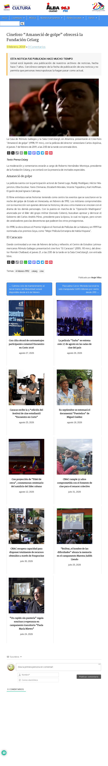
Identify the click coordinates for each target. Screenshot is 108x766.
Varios (92, 18)
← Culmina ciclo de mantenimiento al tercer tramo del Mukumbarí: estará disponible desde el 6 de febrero (27, 289)
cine (42, 271)
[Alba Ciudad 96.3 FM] (54, 7)
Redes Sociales (74, 18)
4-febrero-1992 (22, 271)
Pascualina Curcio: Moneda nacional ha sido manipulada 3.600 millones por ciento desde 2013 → (79, 289)
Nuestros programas (50, 18)
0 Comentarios (36, 46)
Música (32, 18)
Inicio (4, 18)
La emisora (17, 18)
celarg (34, 271)
